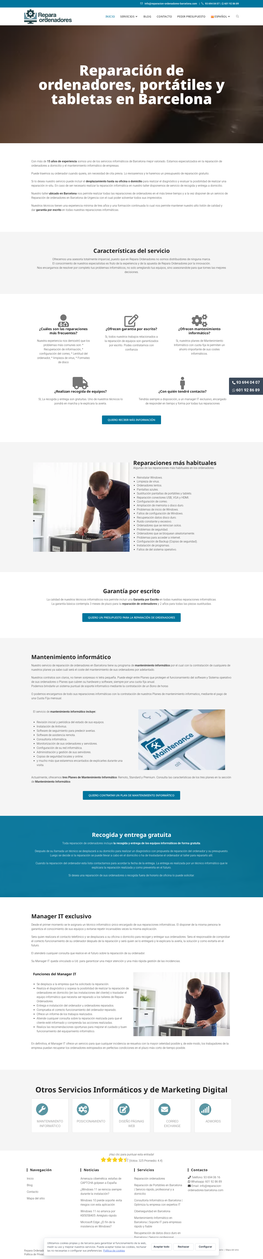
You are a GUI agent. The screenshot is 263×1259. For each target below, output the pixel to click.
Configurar (205, 1246)
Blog (30, 1185)
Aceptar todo (161, 1246)
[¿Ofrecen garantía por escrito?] (131, 320)
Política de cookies (114, 1250)
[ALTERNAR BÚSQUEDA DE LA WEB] (237, 16)
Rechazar (183, 1246)
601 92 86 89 (248, 390)
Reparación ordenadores (149, 1178)
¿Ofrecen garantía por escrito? (131, 329)
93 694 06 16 (212, 1177)
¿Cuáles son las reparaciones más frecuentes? (63, 331)
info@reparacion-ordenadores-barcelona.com (170, 3)
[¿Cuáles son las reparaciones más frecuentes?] (63, 320)
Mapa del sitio (36, 1198)
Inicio (30, 1178)
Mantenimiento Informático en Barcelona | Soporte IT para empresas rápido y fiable (157, 1222)
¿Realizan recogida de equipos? (80, 391)
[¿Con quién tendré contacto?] (182, 383)
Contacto (32, 1191)
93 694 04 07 (248, 382)
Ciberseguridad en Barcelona (152, 1211)
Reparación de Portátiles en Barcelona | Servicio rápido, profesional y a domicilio (158, 1189)
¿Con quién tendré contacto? (182, 391)
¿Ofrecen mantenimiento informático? (199, 331)
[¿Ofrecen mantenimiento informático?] (199, 320)
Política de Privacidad (36, 1254)
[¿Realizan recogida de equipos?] (80, 383)
